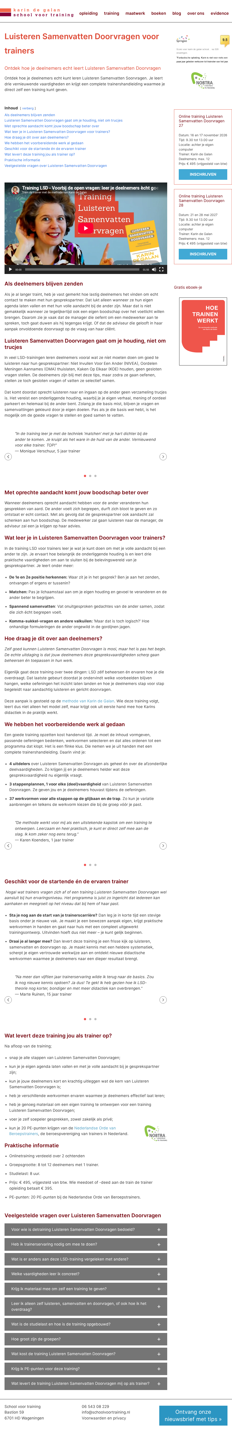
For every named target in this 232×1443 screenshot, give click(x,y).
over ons (195, 13)
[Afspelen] (10, 269)
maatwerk (135, 13)
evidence (220, 13)
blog (176, 13)
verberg (28, 108)
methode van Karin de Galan (88, 701)
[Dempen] (154, 269)
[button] (8, 456)
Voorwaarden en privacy (104, 1418)
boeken (158, 13)
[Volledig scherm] (161, 269)
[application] (86, 228)
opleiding (88, 13)
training (111, 13)
